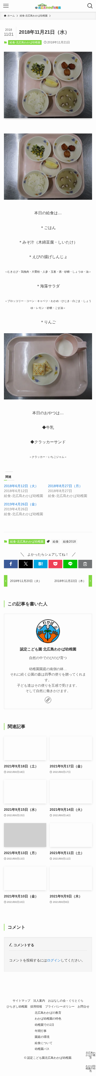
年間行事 (41, 1030)
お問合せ (83, 1006)
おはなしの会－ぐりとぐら (65, 1000)
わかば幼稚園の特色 (48, 1018)
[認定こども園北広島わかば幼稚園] (48, 6)
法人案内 (39, 1000)
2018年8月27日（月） (65, 486)
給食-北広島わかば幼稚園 (25, 42)
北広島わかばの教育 (48, 1012)
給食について (43, 1042)
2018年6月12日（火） (21, 486)
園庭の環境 (42, 1036)
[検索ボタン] (90, 6)
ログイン (54, 960)
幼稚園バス (42, 1048)
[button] (11, 564)
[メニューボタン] (6, 6)
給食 (56, 541)
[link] (48, 700)
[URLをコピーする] (85, 564)
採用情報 (36, 1006)
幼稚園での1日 (44, 1024)
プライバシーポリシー (60, 1006)
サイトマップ (21, 1000)
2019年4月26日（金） (21, 504)
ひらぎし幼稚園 (17, 1006)
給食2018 (69, 541)
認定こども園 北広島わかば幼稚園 (48, 649)
